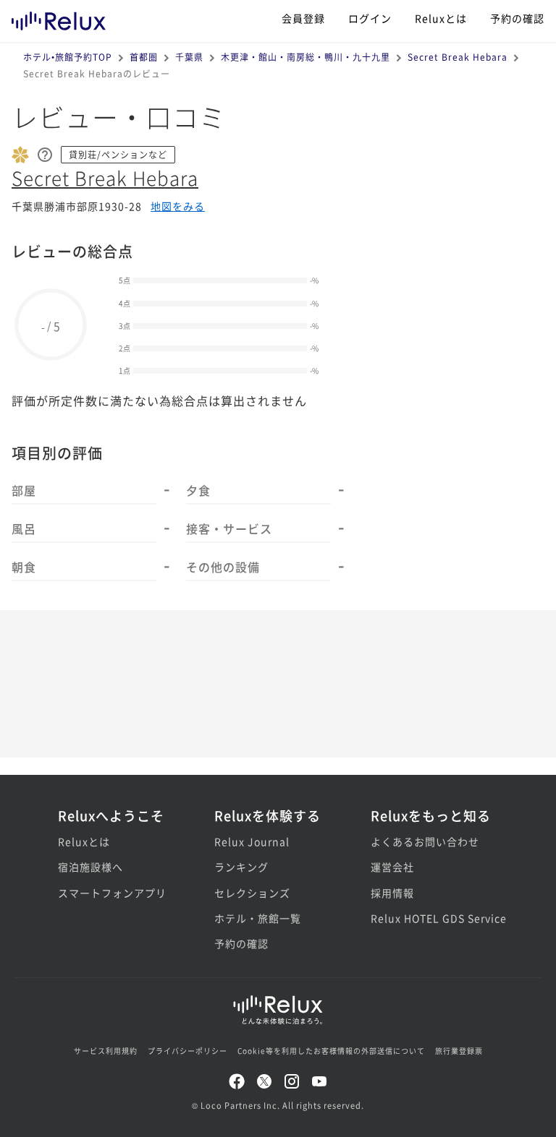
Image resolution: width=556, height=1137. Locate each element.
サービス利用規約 (106, 1050)
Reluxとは (441, 18)
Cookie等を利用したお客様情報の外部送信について (331, 1050)
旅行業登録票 (459, 1050)
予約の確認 (517, 18)
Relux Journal (252, 841)
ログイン (370, 18)
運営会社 (392, 866)
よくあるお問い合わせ (425, 841)
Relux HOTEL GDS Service (434, 918)
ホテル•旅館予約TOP (67, 57)
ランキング (241, 866)
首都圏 (144, 57)
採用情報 (392, 892)
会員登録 (303, 18)
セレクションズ (252, 892)
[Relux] (59, 17)
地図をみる (178, 206)
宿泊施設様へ (90, 866)
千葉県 (189, 57)
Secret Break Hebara (457, 57)
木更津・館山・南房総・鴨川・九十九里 (305, 57)
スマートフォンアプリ (112, 892)
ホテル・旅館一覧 (257, 918)
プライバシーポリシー (187, 1050)
